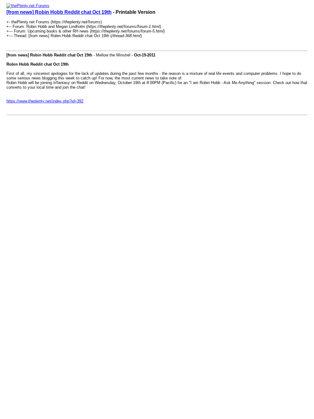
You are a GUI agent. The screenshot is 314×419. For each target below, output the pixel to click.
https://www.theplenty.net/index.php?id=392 (44, 101)
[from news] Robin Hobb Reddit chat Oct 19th (59, 12)
